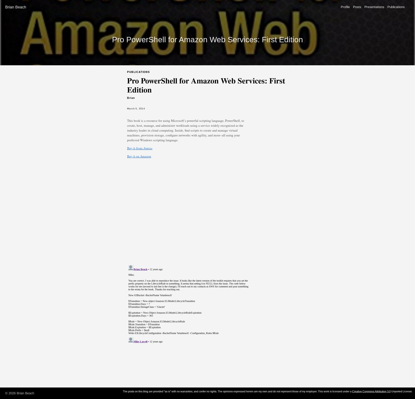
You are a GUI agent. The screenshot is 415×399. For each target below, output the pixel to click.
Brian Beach (15, 7)
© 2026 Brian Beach (19, 393)
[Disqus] (189, 219)
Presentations (374, 7)
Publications (396, 7)
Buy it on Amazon (139, 156)
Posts (357, 7)
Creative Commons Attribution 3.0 (371, 391)
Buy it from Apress (139, 148)
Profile (345, 7)
